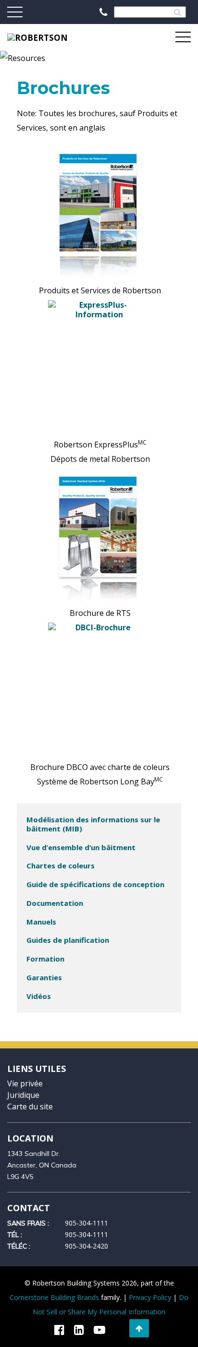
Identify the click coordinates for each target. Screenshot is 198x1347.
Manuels (41, 921)
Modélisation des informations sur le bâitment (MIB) (93, 824)
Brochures (63, 88)
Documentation (54, 903)
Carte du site (30, 1106)
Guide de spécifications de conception (95, 884)
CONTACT (28, 1208)
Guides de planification (67, 940)
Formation (45, 958)
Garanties (44, 977)
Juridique (23, 1095)
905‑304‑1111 (86, 1222)
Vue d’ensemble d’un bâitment (81, 847)
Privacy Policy (150, 1297)
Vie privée (25, 1083)
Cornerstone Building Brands (54, 1297)
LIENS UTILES (36, 1068)
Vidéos (38, 996)
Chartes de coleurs (60, 865)
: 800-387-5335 (104, 12)
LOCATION (30, 1138)
